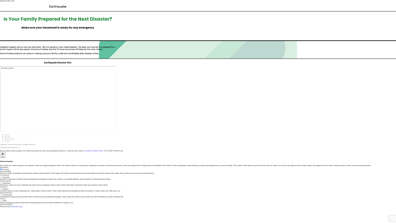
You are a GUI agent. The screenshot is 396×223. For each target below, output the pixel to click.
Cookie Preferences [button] (115, 151)
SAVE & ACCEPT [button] (6, 205)
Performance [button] (5, 181)
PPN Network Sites (9, 139)
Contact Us (7, 141)
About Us (6, 135)
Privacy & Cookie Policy (93, 151)
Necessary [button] (4, 167)
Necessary (5, 169)
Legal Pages (7, 137)
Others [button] (3, 199)
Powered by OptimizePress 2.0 (10, 147)
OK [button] (105, 151)
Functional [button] (4, 175)
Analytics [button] (3, 187)
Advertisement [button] (6, 193)
